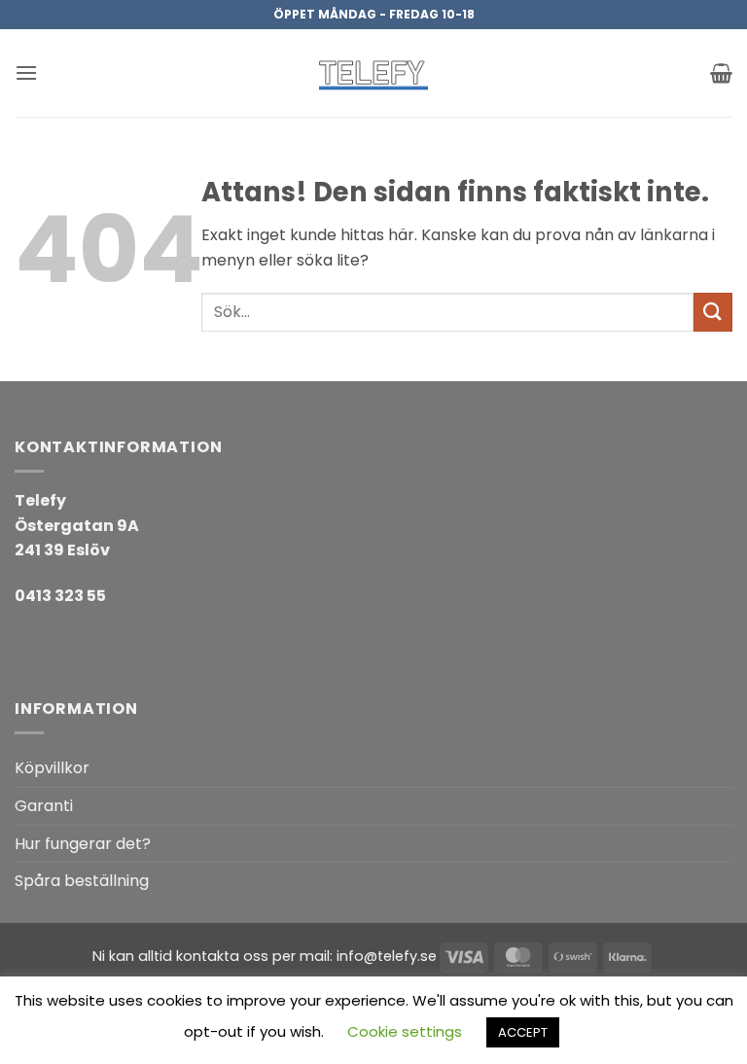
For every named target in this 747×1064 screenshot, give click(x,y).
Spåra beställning (82, 880)
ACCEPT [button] (523, 1032)
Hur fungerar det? (83, 844)
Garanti (44, 806)
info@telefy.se (387, 956)
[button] (26, 72)
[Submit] (713, 312)
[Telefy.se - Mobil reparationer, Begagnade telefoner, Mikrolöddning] (373, 73)
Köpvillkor (52, 768)
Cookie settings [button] (404, 1031)
